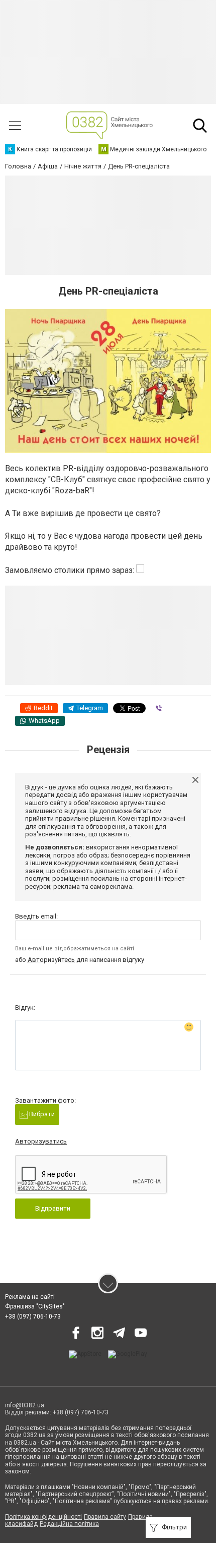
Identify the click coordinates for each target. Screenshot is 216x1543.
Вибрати (41, 1114)
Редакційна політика (69, 1523)
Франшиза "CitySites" (35, 1306)
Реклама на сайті (30, 1296)
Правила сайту (105, 1516)
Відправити (52, 1208)
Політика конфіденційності (43, 1516)
